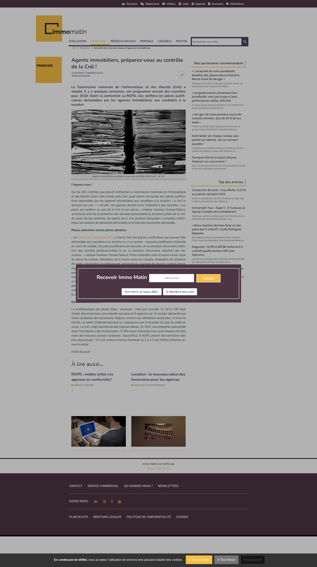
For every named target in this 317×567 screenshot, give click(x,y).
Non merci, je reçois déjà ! (141, 292)
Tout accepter (200, 559)
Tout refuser (228, 559)
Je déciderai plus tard (180, 292)
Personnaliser (253, 559)
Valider (208, 278)
